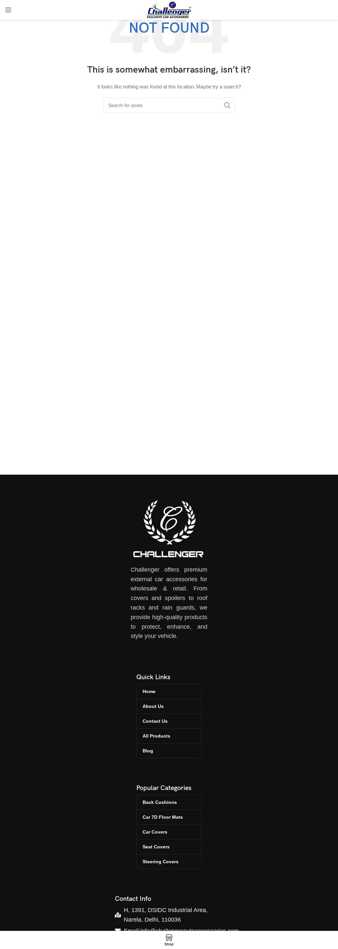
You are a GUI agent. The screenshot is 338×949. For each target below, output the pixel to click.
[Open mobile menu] (8, 9)
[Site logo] (169, 9)
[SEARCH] (227, 105)
